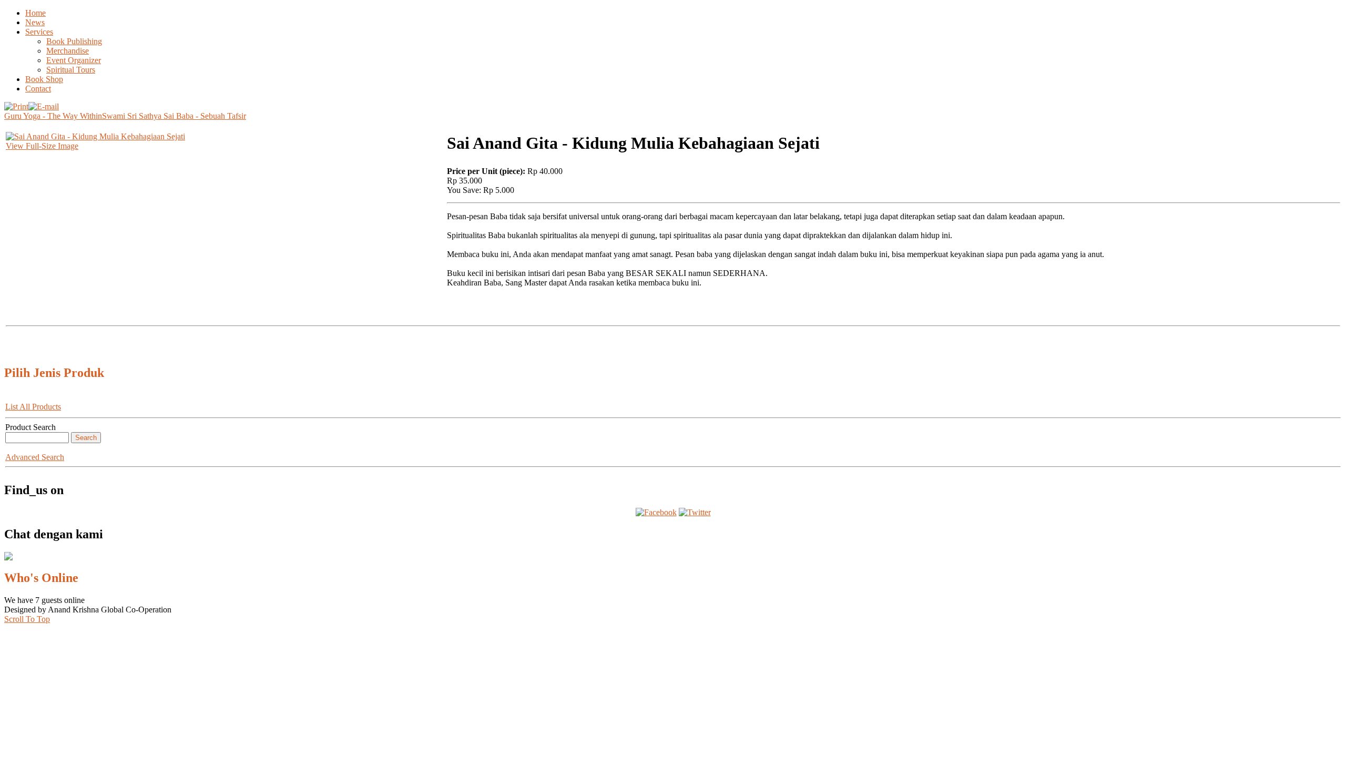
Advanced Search (34, 457)
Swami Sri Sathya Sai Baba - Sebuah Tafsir (174, 115)
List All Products (33, 406)
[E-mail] (43, 103)
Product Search (30, 427)
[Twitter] (695, 512)
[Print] (16, 103)
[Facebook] (656, 512)
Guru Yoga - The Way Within (53, 115)
